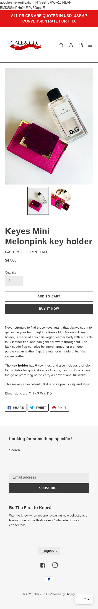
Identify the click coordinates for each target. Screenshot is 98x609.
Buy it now (49, 308)
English (47, 551)
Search (14, 450)
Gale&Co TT (41, 594)
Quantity (10, 272)
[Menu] (90, 45)
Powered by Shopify (62, 594)
